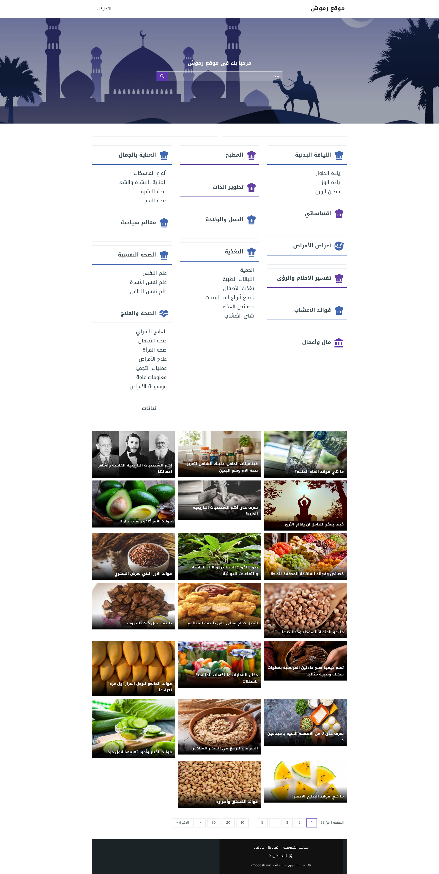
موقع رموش (328, 8)
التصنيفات (104, 9)
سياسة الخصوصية (295, 848)
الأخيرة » (182, 822)
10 (242, 822)
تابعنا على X (278, 856)
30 (214, 822)
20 (228, 822)
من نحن (259, 848)
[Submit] (162, 76)
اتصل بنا (273, 848)
